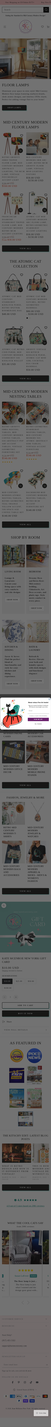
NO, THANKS (38, 724)
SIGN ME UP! (38, 719)
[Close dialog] (49, 699)
